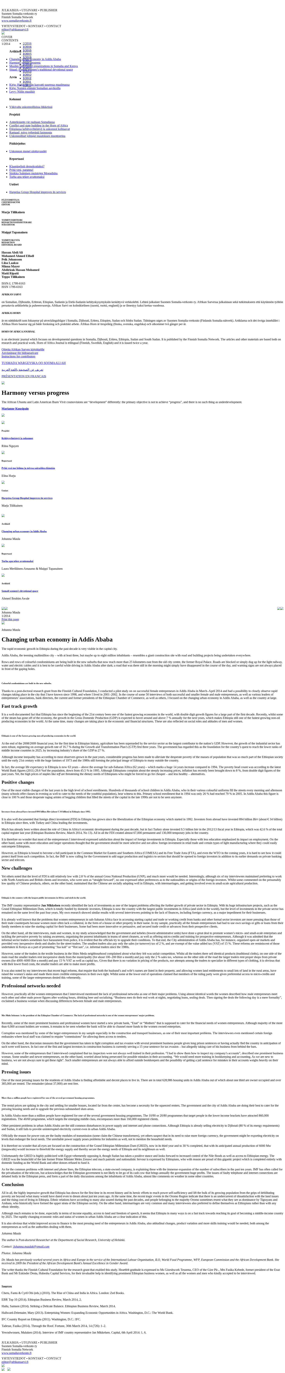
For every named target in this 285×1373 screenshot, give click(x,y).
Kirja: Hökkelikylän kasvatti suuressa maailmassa (39, 84)
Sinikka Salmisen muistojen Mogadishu (33, 173)
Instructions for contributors (18, 356)
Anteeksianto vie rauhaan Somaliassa (32, 122)
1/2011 (27, 85)
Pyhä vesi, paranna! (21, 169)
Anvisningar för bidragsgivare (20, 353)
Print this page (10, 619)
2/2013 (27, 67)
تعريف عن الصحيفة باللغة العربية (22, 369)
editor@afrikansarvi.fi (15, 29)
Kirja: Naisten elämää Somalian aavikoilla (34, 88)
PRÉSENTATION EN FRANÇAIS (24, 376)
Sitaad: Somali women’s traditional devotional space (41, 69)
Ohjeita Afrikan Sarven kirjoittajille (23, 349)
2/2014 (27, 61)
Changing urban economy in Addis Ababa (35, 59)
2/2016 (27, 43)
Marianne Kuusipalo (15, 408)
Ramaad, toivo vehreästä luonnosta (30, 132)
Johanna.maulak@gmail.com (31, 1246)
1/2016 (27, 50)
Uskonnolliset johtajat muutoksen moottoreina (37, 136)
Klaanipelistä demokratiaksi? (26, 166)
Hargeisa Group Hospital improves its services (37, 192)
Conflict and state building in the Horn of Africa (38, 125)
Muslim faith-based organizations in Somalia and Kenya (43, 66)
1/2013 (27, 71)
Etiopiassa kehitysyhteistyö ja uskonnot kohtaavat (39, 129)
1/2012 (27, 78)
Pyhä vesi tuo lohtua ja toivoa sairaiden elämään (28, 468)
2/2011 (27, 81)
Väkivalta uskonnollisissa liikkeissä (30, 107)
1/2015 (27, 57)
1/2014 (27, 64)
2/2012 (27, 74)
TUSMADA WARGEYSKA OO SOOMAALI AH (34, 363)
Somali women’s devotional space (20, 590)
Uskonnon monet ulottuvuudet (28, 151)
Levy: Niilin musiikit (22, 91)
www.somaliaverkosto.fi (16, 20)
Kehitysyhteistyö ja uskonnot (17, 438)
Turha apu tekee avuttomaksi (26, 176)
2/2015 (27, 54)
